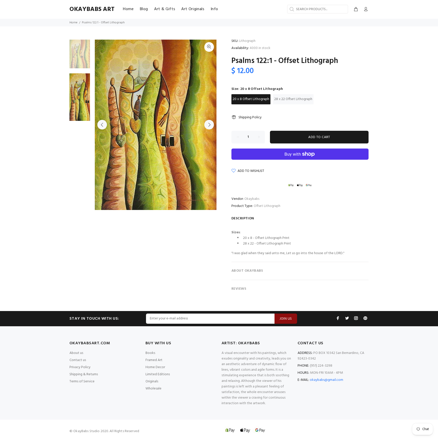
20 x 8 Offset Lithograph (251, 99)
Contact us (77, 360)
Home (73, 22)
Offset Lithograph (267, 206)
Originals (151, 381)
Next (209, 124)
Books (150, 353)
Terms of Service (82, 381)
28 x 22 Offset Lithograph (293, 99)
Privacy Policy (79, 367)
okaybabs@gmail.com (326, 380)
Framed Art (153, 360)
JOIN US (286, 319)
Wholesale (153, 389)
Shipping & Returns (83, 374)
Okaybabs (251, 199)
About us (76, 353)
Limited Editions (157, 374)
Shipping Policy (250, 117)
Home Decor (155, 367)
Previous (102, 124)
